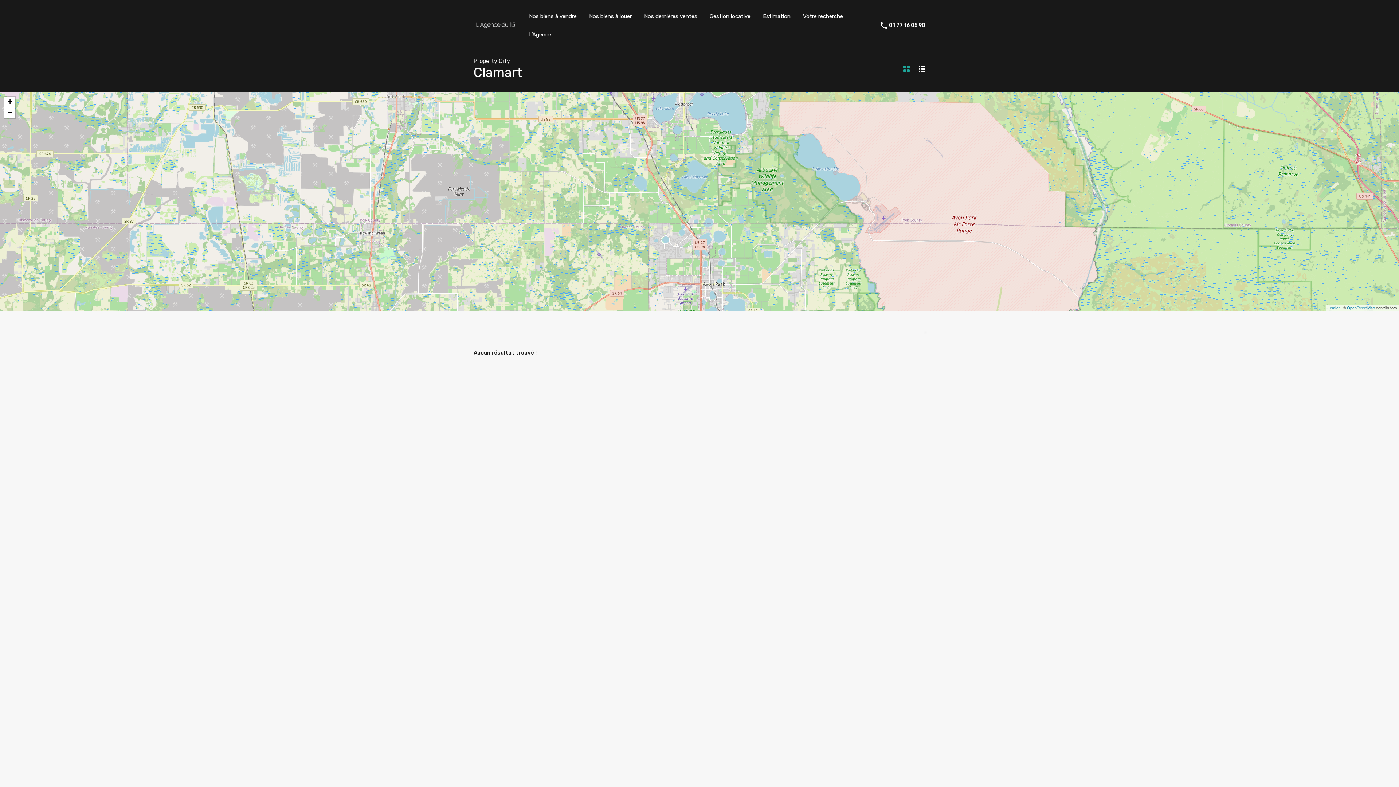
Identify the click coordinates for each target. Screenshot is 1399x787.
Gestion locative (730, 16)
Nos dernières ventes (670, 16)
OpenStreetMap (1361, 307)
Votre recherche (823, 16)
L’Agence (540, 34)
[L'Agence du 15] (495, 28)
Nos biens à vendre (553, 16)
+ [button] (10, 101)
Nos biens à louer (610, 16)
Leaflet (1334, 307)
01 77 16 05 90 (907, 25)
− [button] (10, 112)
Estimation (777, 16)
